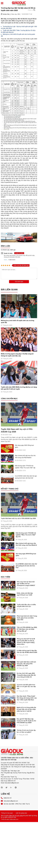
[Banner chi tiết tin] (19, 237)
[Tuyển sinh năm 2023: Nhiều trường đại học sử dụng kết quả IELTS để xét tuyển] (19, 384)
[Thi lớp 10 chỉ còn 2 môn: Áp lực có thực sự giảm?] (8, 734)
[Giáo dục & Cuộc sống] (19, 3)
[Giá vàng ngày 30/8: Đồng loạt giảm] (7, 448)
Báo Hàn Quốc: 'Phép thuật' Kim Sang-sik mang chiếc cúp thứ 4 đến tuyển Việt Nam (27, 698)
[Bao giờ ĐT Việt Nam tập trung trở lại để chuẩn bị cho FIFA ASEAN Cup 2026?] (8, 723)
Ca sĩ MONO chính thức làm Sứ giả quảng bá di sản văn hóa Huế (26, 565)
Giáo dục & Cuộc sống (16, 815)
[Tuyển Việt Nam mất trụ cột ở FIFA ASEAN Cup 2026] (19, 414)
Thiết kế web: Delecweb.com (9, 819)
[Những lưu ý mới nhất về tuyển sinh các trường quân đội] (19, 317)
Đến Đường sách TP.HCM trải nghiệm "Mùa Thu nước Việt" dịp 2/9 (25, 467)
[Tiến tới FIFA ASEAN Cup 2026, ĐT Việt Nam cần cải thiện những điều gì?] (8, 631)
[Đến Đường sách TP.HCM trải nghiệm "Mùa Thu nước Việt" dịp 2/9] (7, 469)
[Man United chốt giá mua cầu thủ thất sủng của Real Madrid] (7, 459)
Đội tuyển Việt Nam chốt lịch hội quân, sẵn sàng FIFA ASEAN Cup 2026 (26, 663)
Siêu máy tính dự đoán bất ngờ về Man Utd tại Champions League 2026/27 (26, 583)
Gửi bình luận (19, 281)
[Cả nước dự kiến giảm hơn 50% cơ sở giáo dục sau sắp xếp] (8, 688)
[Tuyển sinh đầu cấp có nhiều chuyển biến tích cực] (8, 608)
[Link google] (11, 788)
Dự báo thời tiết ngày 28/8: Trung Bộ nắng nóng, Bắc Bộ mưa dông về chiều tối (26, 675)
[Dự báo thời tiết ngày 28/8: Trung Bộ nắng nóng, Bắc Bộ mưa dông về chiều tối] (8, 677)
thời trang (25, 165)
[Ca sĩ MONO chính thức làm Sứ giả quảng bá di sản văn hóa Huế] (7, 479)
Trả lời (5, 259)
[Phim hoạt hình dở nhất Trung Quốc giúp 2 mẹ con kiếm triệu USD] (8, 620)
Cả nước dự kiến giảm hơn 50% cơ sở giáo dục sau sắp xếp (26, 686)
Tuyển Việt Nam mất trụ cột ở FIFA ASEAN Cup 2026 (18, 518)
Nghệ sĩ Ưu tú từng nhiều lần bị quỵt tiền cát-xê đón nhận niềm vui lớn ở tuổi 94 (26, 709)
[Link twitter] (6, 788)
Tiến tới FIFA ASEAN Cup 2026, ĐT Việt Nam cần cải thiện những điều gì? (27, 629)
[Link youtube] (16, 788)
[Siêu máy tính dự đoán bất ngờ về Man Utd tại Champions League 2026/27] (8, 585)
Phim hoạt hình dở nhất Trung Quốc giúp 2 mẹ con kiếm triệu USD (27, 617)
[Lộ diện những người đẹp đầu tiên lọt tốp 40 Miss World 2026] (8, 654)
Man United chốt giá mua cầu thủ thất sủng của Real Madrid (26, 544)
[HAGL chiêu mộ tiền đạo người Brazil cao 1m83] (8, 597)
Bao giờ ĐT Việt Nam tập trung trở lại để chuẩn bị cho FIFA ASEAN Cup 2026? (26, 720)
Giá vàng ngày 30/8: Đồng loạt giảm (26, 554)
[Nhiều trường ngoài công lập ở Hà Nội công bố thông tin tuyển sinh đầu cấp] (19, 351)
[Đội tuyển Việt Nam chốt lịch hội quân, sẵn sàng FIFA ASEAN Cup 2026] (8, 666)
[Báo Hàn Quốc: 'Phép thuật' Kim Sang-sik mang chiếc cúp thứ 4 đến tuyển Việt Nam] (8, 700)
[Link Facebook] (2, 788)
